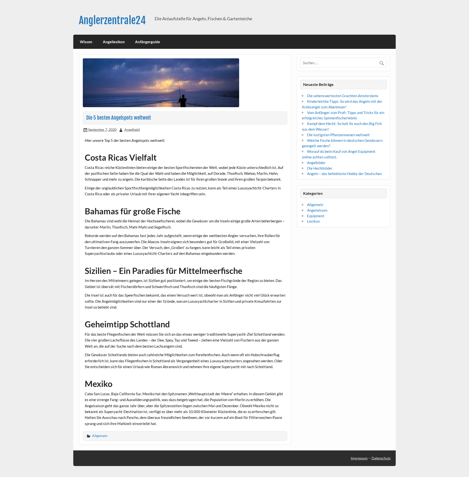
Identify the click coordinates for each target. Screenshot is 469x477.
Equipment (315, 216)
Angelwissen (317, 210)
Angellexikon (114, 42)
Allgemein (99, 436)
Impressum (359, 458)
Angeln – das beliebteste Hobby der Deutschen (344, 173)
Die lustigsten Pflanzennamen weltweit (338, 135)
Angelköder (316, 162)
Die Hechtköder (319, 168)
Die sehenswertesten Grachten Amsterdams (342, 95)
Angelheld (132, 129)
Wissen (86, 42)
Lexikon (313, 221)
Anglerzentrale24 (112, 20)
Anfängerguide (147, 42)
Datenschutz (381, 458)
